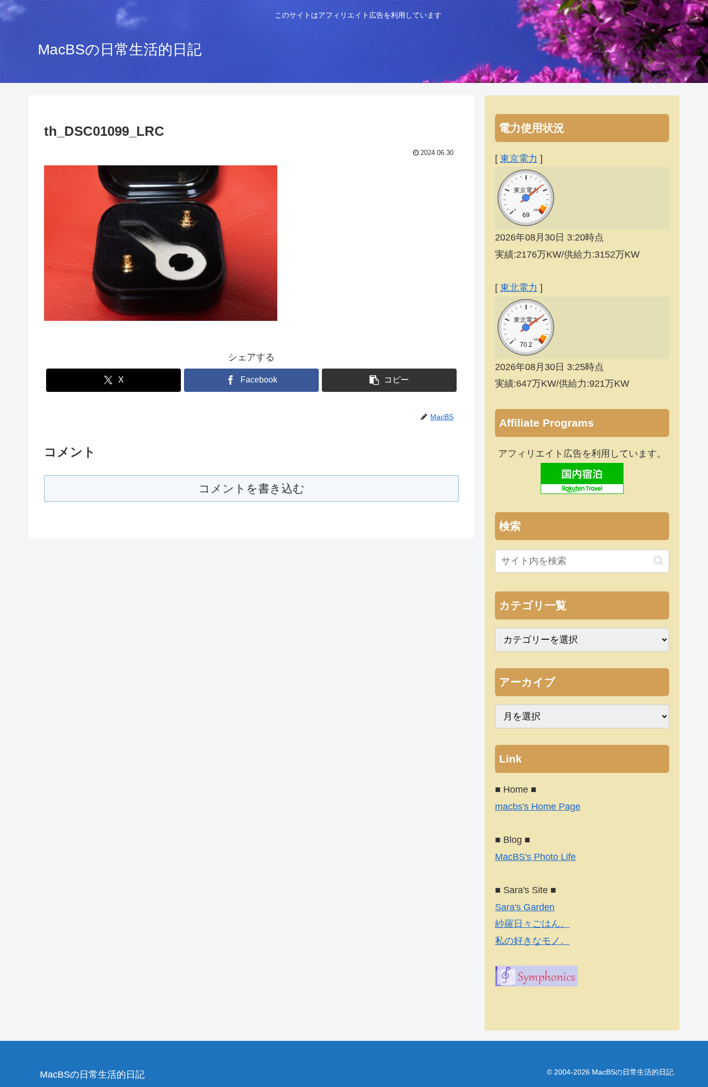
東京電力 (518, 158)
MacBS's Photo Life (535, 857)
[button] (389, 380)
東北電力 (518, 288)
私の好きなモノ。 (532, 941)
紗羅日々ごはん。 (532, 924)
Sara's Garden (525, 907)
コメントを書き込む (252, 488)
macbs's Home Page (537, 806)
